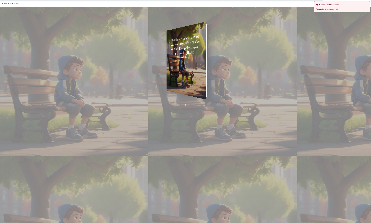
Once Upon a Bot (10, 3)
